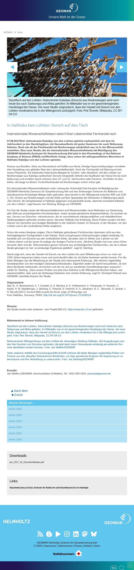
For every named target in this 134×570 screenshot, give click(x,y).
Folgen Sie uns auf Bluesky (94, 534)
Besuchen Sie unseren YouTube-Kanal (58, 534)
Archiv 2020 (15, 439)
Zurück (18, 394)
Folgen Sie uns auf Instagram (67, 534)
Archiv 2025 (15, 408)
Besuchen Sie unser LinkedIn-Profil (76, 534)
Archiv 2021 (15, 433)
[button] (129, 565)
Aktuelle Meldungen (21, 402)
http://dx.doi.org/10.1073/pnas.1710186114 (67, 295)
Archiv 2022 (15, 427)
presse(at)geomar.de (99, 373)
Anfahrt (88, 545)
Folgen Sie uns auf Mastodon (85, 534)
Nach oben (21, 390)
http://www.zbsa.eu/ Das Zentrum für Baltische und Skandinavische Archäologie (49, 487)
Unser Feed (40, 534)
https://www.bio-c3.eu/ (80, 309)
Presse (78, 545)
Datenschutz (65, 545)
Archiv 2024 (15, 415)
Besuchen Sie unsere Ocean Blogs (49, 534)
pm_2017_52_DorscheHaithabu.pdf (27, 462)
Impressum (50, 545)
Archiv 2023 (15, 421)
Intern (97, 545)
